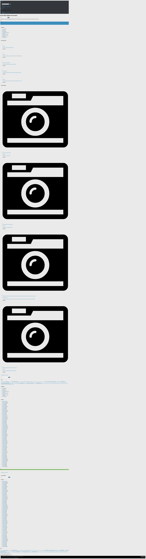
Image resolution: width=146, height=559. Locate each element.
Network (4, 31)
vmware (21, 383)
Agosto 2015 (4, 429)
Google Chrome (43, 550)
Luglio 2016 (4, 420)
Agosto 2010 (4, 461)
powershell (6, 383)
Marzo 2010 (4, 465)
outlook (2, 383)
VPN (24, 383)
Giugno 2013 (4, 445)
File (35, 550)
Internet (4, 29)
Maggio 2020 (4, 403)
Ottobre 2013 (4, 442)
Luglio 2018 (4, 412)
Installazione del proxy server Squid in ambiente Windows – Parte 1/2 (12, 72)
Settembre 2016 (5, 418)
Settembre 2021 (5, 402)
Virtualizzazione (5, 35)
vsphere (26, 383)
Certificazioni (9, 550)
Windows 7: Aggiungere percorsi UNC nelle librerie (9, 370)
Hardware (4, 388)
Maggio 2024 (4, 401)
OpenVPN (65, 550)
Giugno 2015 (4, 430)
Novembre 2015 (5, 427)
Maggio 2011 (4, 455)
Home (2, 5)
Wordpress (6, 552)
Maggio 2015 (4, 431)
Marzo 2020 (4, 405)
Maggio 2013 (4, 446)
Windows (4, 37)
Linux (3, 30)
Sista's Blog (1, 8)
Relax (3, 33)
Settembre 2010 (5, 460)
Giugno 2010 (4, 463)
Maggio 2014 (4, 438)
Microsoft (60, 381)
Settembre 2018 (5, 411)
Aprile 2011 (4, 456)
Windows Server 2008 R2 (59, 383)
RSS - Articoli (6, 472)
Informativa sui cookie (16, 557)
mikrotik (63, 381)
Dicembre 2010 (5, 459)
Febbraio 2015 (4, 433)
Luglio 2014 (4, 436)
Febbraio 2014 (4, 440)
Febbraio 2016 (4, 424)
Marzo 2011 (4, 457)
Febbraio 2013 (4, 447)
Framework (37, 550)
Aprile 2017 (4, 414)
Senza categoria (5, 34)
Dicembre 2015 (5, 426)
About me (3, 7)
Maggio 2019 (4, 408)
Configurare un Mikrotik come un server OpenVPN (9, 64)
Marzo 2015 (4, 513)
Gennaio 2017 (4, 416)
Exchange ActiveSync (19, 550)
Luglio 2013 (4, 444)
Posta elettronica (5, 32)
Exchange (16, 381)
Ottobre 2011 (4, 451)
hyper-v (48, 381)
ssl (17, 383)
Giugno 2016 (4, 421)
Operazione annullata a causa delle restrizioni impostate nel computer (12, 55)
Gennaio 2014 (4, 441)
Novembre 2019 (5, 406)
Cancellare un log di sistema (6, 155)
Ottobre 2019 (4, 407)
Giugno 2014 (4, 437)
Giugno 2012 (4, 449)
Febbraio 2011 (4, 458)
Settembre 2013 (5, 443)
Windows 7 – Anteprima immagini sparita (8, 47)
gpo (45, 381)
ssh (16, 383)
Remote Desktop (11, 383)
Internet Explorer (53, 381)
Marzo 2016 (4, 423)
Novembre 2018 (5, 410)
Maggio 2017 (4, 413)
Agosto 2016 (4, 419)
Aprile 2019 (4, 409)
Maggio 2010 (4, 464)
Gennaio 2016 (4, 425)
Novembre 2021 (5, 482)
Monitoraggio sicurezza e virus (6, 6)
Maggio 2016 (4, 422)
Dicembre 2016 (5, 417)
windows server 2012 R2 (65, 383)
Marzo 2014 (4, 439)
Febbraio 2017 (4, 415)
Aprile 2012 (4, 450)
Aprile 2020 (4, 404)
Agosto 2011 (4, 453)
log (58, 381)
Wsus (8, 552)
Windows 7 (32, 383)
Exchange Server (23, 381)
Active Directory (3, 381)
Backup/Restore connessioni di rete (7, 227)
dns (11, 381)
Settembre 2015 (5, 428)
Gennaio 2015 (4, 434)
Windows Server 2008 (53, 383)
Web (3, 36)
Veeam (19, 383)
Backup (7, 381)
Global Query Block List (40, 550)
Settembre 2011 (5, 452)
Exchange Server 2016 (33, 550)
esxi (13, 381)
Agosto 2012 (4, 448)
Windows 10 (39, 383)
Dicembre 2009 (5, 466)
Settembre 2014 (5, 435)
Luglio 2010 (4, 462)
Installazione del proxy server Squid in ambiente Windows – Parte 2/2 (12, 80)
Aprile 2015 (4, 432)
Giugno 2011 (4, 454)
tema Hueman (11, 555)
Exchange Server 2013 (29, 381)
